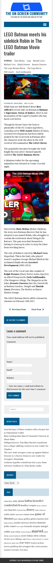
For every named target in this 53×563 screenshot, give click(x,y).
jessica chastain (38, 522)
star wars (24, 542)
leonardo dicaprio (32, 526)
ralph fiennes (23, 64)
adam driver (8, 501)
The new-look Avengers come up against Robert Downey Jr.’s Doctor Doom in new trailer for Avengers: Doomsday (26, 455)
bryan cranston (42, 506)
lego (29, 60)
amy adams (18, 500)
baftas (28, 501)
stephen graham (37, 543)
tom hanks (15, 550)
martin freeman (26, 532)
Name (9, 361)
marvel (37, 531)
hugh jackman (8, 523)
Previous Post (19, 309)
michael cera (10, 64)
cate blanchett (10, 510)
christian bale (21, 510)
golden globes (30, 519)
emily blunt (19, 514)
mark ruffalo (16, 532)
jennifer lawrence (21, 523)
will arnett (9, 72)
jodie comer (10, 526)
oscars (7, 538)
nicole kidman (27, 536)
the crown (36, 546)
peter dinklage (16, 539)
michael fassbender (15, 536)
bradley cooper (28, 505)
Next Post (36, 309)
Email (9, 369)
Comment (11, 341)
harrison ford (42, 519)
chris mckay (19, 60)
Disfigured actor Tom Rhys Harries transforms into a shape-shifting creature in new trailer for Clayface (26, 446)
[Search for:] (26, 409)
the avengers (25, 546)
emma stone (28, 514)
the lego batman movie (14, 68)
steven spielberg (11, 546)
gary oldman (18, 519)
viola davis (23, 550)
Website (10, 377)
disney (30, 509)
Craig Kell (18, 103)
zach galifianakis (23, 72)
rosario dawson (39, 64)
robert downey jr (37, 539)
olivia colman (40, 535)
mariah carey (39, 60)
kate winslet (20, 526)
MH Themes (40, 560)
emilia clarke (9, 514)
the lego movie (34, 68)
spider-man (15, 543)
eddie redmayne (40, 510)
